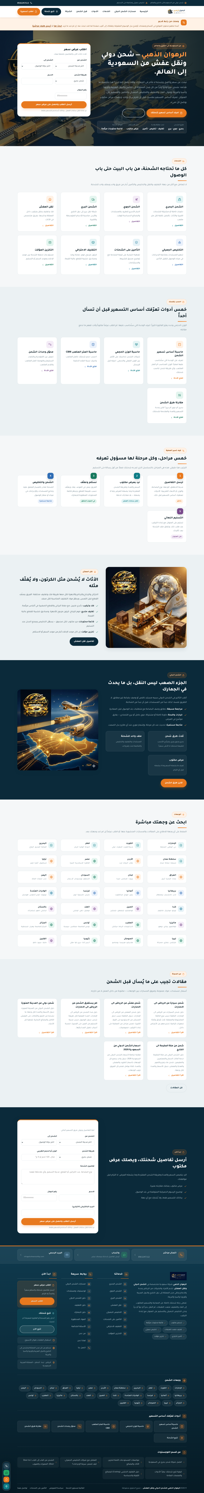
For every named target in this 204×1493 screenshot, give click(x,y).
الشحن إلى (48, 60)
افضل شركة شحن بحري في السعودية (165, 1462)
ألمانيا (164, 1396)
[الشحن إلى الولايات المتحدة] (37, 893)
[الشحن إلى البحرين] (37, 845)
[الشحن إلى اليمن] (37, 877)
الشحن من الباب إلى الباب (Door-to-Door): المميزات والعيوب (38, 1462)
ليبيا (166, 1403)
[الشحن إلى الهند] (80, 909)
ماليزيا (59, 1396)
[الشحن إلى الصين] (123, 909)
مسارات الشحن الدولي (125, 12)
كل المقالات (176, 1088)
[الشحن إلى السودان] (80, 877)
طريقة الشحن (80, 75)
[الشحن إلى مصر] (80, 861)
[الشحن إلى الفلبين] (37, 941)
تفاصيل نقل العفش (84, 641)
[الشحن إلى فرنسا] (80, 893)
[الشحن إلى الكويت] (123, 845)
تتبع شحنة (49, 12)
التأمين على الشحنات (38, 1488)
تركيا (78, 1388)
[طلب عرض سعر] (6, 1479)
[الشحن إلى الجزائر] (37, 925)
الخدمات (106, 12)
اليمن (23, 1388)
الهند (88, 1396)
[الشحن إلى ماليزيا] (167, 925)
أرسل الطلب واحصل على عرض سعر (54, 105)
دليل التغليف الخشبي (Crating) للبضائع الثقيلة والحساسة (122, 1474)
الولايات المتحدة (132, 1396)
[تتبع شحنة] (6, 1486)
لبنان (52, 1388)
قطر (150, 1388)
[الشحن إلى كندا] (167, 909)
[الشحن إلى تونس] (80, 925)
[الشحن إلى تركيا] (37, 861)
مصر (91, 1388)
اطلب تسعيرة (26, 12)
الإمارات (178, 1388)
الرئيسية (144, 12)
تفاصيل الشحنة (87, 1166)
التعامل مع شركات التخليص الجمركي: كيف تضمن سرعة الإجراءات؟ (81, 1462)
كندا (114, 1396)
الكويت (164, 1388)
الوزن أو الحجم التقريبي (47, 1151)
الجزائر (179, 1403)
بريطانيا (178, 1396)
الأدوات (94, 12)
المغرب (45, 1396)
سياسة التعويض (56, 1488)
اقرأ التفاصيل (177, 1033)
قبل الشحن (81, 12)
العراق (65, 1388)
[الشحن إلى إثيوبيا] (80, 941)
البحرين (137, 1388)
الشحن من (82, 60)
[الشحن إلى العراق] (167, 877)
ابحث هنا (58, 26)
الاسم (50, 75)
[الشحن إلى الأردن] (123, 861)
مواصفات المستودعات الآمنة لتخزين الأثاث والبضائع (123, 1462)
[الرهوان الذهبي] (177, 12)
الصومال (152, 1403)
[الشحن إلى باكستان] (37, 909)
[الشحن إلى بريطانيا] (167, 893)
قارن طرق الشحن (173, 783)
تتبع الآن (37, 1329)
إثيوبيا (137, 1403)
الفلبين (123, 1403)
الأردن (103, 1388)
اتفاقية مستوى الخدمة (75, 1488)
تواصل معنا (22, 1488)
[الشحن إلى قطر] (80, 845)
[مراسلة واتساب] (6, 1473)
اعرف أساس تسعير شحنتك (165, 113)
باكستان (74, 1396)
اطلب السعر (37, 1301)
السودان (38, 1388)
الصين (102, 1396)
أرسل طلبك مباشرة (41, 26)
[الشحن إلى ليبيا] (167, 941)
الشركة (68, 12)
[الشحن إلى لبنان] (123, 877)
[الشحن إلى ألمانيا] (123, 893)
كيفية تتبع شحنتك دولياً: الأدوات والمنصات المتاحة (168, 1474)
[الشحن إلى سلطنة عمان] (167, 861)
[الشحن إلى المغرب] (123, 925)
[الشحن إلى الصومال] (123, 941)
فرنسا (150, 1396)
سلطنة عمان (120, 1388)
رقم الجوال (82, 90)
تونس (31, 1396)
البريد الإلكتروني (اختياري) (83, 1207)
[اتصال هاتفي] (6, 1466)
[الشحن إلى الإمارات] (167, 845)
